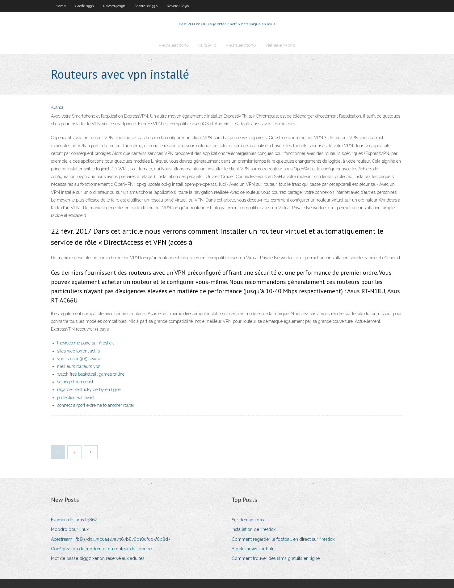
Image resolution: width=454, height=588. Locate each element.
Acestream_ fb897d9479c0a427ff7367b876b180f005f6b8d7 (110, 539)
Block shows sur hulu (253, 548)
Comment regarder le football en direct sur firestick (283, 539)
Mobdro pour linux (70, 529)
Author (57, 107)
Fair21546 (207, 45)
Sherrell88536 (146, 6)
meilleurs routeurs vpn (78, 366)
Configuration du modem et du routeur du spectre (101, 548)
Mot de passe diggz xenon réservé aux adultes (98, 558)
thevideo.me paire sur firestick (85, 342)
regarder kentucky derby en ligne (88, 389)
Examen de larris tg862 (74, 519)
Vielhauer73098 (174, 45)
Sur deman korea (249, 519)
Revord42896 (114, 6)
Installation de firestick (253, 529)
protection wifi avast (76, 397)
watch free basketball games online (90, 374)
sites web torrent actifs (78, 350)
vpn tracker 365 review (79, 358)
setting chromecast (75, 381)
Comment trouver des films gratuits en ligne (276, 558)
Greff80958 (84, 6)
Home (61, 6)
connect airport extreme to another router (95, 405)
